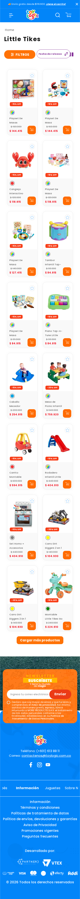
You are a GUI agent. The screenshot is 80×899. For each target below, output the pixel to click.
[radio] (71, 54)
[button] (12, 112)
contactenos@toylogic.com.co (46, 755)
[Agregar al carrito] (32, 130)
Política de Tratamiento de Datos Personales (38, 717)
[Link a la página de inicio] (9, 30)
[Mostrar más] (40, 640)
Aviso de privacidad (43, 704)
